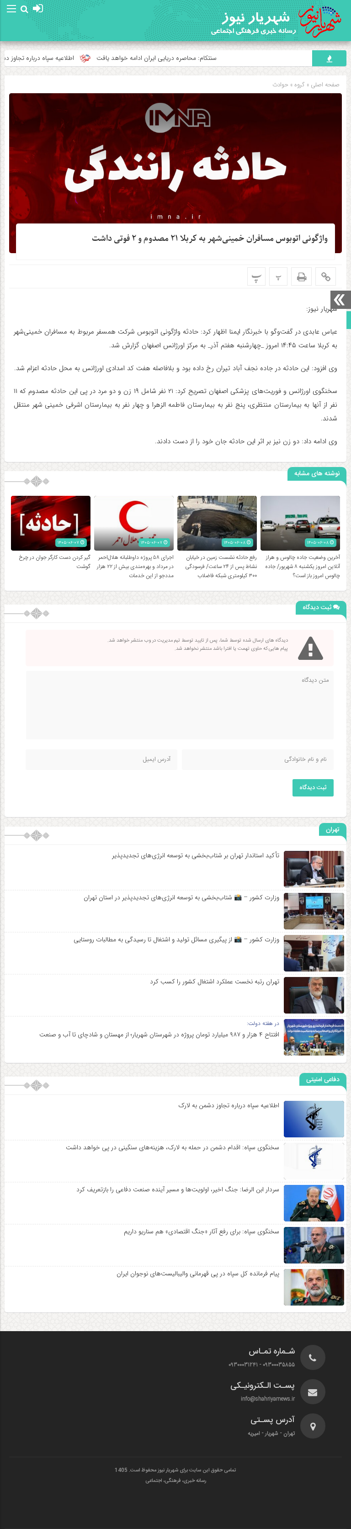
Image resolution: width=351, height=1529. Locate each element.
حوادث (280, 85)
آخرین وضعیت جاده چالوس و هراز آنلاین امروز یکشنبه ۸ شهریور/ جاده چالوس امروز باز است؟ (302, 566)
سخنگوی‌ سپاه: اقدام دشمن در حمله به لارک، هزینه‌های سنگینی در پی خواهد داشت (172, 1147)
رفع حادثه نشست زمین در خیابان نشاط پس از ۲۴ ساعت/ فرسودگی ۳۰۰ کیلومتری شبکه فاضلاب (221, 566)
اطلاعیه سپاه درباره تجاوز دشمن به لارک (228, 1105)
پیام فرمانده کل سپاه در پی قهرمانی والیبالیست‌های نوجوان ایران (198, 1274)
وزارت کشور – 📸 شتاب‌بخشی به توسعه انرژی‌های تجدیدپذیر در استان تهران (181, 897)
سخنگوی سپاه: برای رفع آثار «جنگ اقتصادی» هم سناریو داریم (201, 1231)
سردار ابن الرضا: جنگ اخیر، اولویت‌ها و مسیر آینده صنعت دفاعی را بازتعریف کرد (177, 1189)
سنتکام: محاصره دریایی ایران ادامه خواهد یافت (184, 58)
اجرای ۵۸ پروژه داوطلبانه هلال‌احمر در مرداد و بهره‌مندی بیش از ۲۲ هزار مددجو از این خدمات (135, 566)
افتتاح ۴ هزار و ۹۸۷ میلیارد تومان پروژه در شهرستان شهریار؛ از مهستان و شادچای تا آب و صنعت (159, 1035)
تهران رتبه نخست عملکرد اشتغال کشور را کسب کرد (214, 982)
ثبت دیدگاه (313, 788)
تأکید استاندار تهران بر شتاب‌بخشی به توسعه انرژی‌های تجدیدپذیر (195, 855)
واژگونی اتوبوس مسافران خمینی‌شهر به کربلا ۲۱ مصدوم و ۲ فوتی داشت (210, 239)
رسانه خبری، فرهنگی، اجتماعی (175, 1481)
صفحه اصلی (324, 85)
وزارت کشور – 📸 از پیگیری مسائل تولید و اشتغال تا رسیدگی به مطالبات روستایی (176, 939)
